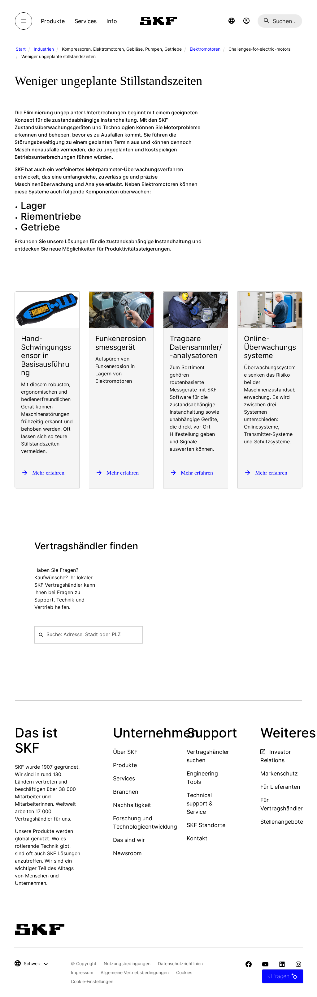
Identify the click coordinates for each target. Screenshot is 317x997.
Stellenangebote (281, 821)
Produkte (125, 765)
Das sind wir (129, 840)
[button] (231, 21)
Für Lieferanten (280, 787)
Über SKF (125, 752)
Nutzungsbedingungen (127, 963)
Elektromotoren (205, 49)
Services (124, 778)
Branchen (125, 791)
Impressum (82, 972)
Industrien (44, 49)
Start (21, 49)
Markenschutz (279, 773)
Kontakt (197, 838)
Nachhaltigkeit (132, 805)
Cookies (184, 972)
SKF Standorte (206, 825)
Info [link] (111, 21)
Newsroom (127, 853)
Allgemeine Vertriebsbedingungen (135, 972)
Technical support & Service (200, 803)
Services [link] (86, 21)
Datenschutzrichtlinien (180, 963)
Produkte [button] (53, 21)
